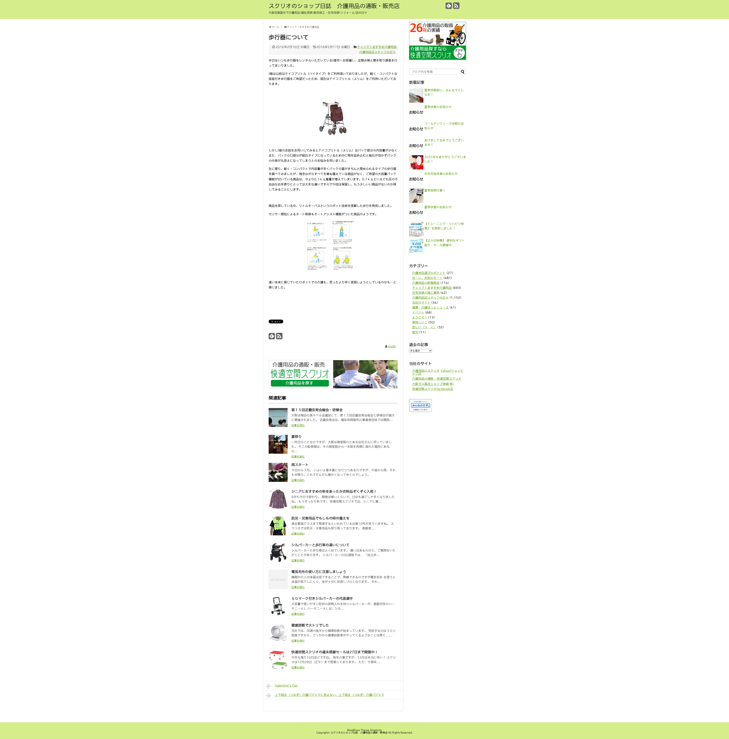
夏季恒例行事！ (435, 190)
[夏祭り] (278, 452)
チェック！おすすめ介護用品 (377, 46)
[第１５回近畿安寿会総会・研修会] (278, 425)
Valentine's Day (286, 685)
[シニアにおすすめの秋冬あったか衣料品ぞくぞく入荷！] (278, 507)
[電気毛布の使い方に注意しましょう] (278, 587)
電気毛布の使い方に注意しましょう (318, 572)
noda (392, 346)
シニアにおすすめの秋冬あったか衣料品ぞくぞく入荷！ (334, 491)
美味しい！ (419, 322)
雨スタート (299, 464)
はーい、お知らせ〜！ (427, 277)
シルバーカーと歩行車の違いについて (320, 545)
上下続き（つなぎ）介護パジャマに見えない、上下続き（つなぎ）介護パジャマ (329, 694)
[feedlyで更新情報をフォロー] (449, 7)
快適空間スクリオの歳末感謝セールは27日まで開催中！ (334, 652)
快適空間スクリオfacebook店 (432, 388)
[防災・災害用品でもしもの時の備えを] (278, 534)
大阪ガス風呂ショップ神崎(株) (433, 383)
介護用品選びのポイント (429, 272)
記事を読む (298, 425)
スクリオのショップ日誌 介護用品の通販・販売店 (334, 6)
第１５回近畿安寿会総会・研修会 (317, 410)
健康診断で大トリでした (310, 625)
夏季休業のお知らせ (438, 106)
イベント (418, 312)
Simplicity (376, 730)
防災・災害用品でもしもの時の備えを (320, 518)
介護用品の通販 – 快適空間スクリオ (436, 378)
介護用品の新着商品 (425, 282)
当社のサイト (421, 302)
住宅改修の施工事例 (425, 292)
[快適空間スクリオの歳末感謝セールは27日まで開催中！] (278, 668)
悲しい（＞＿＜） (424, 327)
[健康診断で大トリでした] (278, 641)
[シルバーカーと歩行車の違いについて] (278, 561)
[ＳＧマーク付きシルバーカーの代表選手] (278, 614)
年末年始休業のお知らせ (441, 173)
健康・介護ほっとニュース (430, 307)
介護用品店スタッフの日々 (377, 52)
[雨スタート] (278, 480)
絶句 (415, 332)
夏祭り (296, 436)
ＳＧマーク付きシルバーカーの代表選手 (322, 598)
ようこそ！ (419, 317)
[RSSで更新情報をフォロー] (456, 7)
